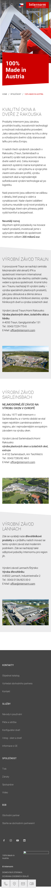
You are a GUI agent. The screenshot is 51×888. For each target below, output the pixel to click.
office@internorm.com (22, 330)
